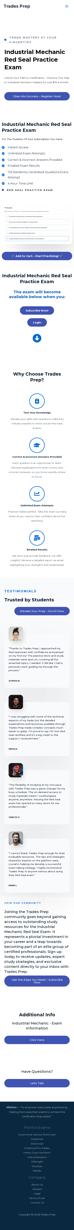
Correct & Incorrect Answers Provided (37, 457)
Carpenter (37, 1139)
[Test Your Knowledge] (37, 401)
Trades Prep (17, 6)
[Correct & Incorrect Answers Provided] (37, 445)
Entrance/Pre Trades (37, 1148)
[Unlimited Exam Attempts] (37, 493)
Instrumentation (37, 1157)
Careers (37, 1189)
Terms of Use (37, 1198)
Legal (37, 1193)
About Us (37, 1184)
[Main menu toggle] (66, 6)
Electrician (37, 1143)
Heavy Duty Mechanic (37, 1152)
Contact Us (37, 1202)
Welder (37, 1170)
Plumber (37, 1166)
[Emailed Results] (37, 538)
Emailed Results (37, 549)
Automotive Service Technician (37, 1134)
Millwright (37, 1161)
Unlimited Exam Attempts (37, 505)
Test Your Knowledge (37, 412)
